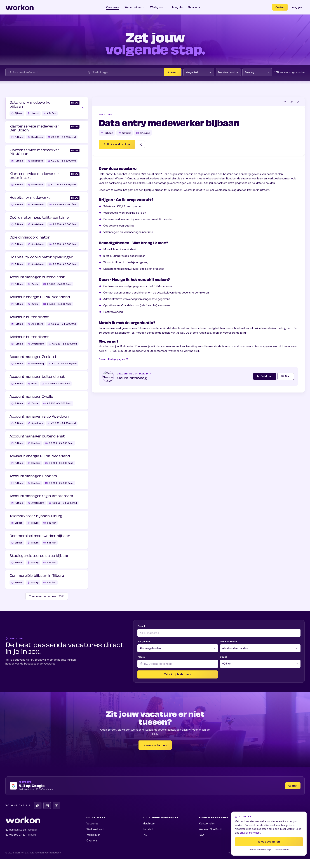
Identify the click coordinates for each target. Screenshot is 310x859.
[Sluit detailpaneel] (298, 102)
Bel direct (267, 376)
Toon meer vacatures (46, 596)
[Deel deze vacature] (141, 144)
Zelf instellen (281, 849)
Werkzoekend (133, 7)
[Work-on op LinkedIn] (56, 805)
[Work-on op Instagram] (47, 805)
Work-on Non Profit (210, 829)
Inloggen (297, 7)
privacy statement (250, 832)
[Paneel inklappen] (291, 102)
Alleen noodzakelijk (260, 849)
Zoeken (172, 72)
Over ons (194, 7)
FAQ (145, 834)
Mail (287, 376)
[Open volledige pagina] (285, 102)
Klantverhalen (207, 823)
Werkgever (157, 7)
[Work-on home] (19, 7)
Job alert (148, 829)
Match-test (149, 823)
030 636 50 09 (23, 829)
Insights (177, 7)
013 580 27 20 (22, 834)
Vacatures (112, 7)
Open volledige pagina (112, 359)
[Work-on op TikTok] (37, 805)
